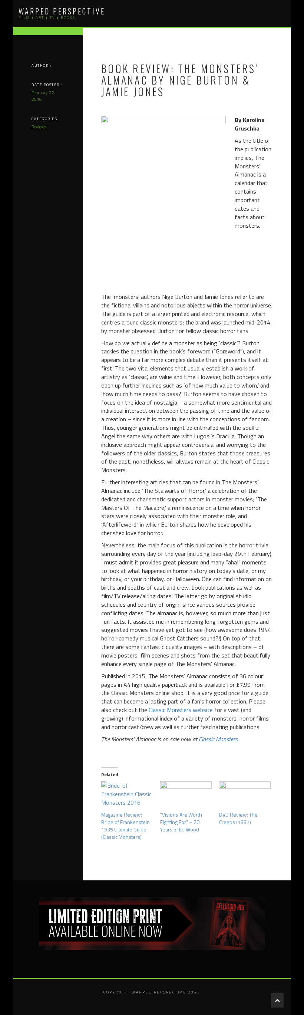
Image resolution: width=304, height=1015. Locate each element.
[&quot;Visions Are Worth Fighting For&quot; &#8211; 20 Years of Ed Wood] (186, 796)
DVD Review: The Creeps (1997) (238, 818)
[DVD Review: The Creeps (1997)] (245, 796)
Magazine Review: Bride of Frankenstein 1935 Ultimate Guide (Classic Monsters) (125, 826)
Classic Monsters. (218, 739)
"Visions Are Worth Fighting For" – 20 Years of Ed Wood (181, 822)
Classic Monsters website (181, 709)
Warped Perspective (62, 11)
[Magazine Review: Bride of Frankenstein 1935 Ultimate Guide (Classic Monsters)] (127, 796)
